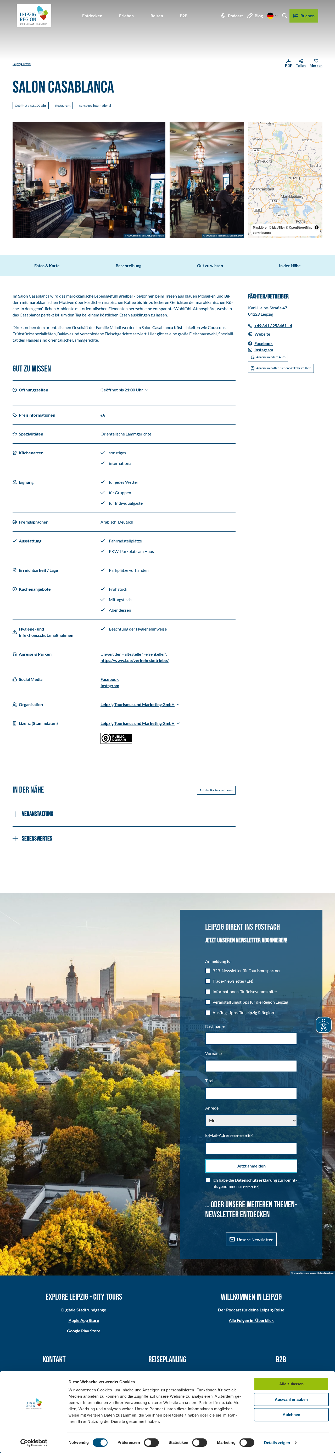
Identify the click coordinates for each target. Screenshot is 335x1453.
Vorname (213, 1053)
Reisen (156, 15)
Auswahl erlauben (291, 1399)
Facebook (109, 679)
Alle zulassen (291, 1384)
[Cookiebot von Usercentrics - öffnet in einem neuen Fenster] (34, 1443)
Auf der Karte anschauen (216, 790)
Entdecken (92, 15)
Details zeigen (277, 1442)
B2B (183, 15)
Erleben (126, 15)
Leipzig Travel (22, 64)
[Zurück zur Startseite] (34, 15)
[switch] (151, 1442)
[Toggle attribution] (317, 227)
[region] (285, 180)
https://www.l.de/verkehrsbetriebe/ (134, 660)
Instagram (109, 685)
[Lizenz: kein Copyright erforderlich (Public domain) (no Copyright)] (116, 742)
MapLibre (260, 227)
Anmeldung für (218, 961)
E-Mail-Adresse (229, 1135)
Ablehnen (291, 1414)
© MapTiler (277, 227)
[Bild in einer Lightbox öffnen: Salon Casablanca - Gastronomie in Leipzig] (89, 180)
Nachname (215, 1026)
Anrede (212, 1107)
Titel (209, 1080)
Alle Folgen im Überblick (251, 1320)
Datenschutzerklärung (256, 1179)
